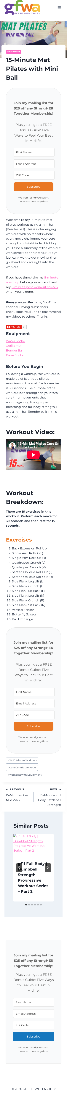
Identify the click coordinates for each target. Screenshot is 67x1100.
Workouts (13, 51)
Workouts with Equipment (25, 774)
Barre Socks (14, 355)
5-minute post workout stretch (35, 287)
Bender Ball (14, 350)
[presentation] (33, 845)
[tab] (26, 905)
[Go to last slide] (19, 867)
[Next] (48, 867)
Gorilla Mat (14, 345)
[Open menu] (59, 7)
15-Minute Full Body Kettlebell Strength (49, 797)
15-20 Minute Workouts (22, 760)
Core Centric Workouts (22, 767)
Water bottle (15, 341)
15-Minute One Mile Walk (17, 795)
